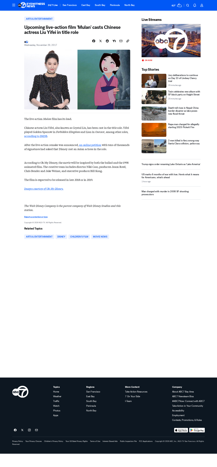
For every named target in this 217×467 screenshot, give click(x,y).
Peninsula (115, 5)
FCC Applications (146, 441)
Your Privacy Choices (33, 441)
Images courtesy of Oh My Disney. (43, 188)
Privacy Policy (17, 441)
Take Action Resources (136, 392)
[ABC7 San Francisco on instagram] (29, 430)
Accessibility (178, 410)
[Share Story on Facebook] (93, 40)
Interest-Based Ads (110, 441)
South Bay (100, 5)
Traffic (56, 401)
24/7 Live (53, 5)
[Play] (171, 40)
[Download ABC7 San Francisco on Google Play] (197, 430)
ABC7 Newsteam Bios (183, 396)
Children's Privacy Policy (53, 441)
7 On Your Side (132, 396)
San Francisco (70, 5)
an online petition (90, 145)
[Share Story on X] (100, 40)
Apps (55, 415)
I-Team (128, 401)
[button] (14, 5)
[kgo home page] (20, 392)
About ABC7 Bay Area (183, 392)
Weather (57, 396)
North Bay (129, 5)
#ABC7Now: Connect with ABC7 (188, 401)
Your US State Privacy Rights (77, 441)
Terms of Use (95, 441)
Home (56, 392)
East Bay (85, 5)
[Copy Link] (127, 40)
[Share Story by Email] (120, 40)
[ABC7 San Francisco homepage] (31, 5)
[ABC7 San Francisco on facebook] (15, 430)
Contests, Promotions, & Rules (187, 420)
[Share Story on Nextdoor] (114, 40)
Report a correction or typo (36, 216)
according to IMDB (35, 136)
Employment (178, 415)
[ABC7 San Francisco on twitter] (22, 430)
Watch (56, 406)
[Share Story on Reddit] (107, 40)
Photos (56, 410)
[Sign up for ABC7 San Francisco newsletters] (36, 430)
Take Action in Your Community (187, 406)
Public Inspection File (128, 441)
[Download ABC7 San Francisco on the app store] (181, 430)
